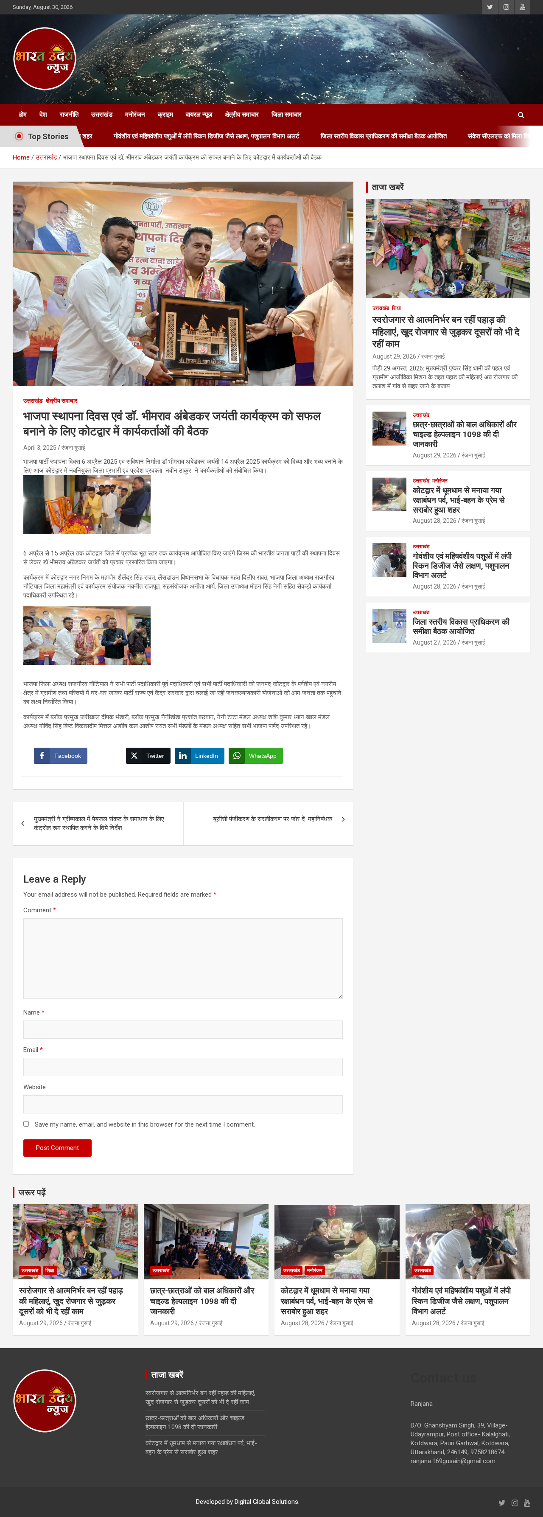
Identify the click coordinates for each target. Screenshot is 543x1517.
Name (34, 1012)
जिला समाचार (287, 114)
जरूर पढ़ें (32, 1192)
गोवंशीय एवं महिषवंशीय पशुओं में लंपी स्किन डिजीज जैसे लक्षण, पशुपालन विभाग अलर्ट (155, 136)
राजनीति (69, 114)
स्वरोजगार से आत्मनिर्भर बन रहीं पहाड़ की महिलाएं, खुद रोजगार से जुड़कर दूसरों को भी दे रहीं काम (445, 331)
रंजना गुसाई (73, 447)
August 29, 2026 (394, 356)
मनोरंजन (135, 114)
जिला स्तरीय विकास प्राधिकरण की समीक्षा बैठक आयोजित (332, 136)
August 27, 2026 (434, 642)
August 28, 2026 (434, 520)
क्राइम (165, 114)
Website (34, 1087)
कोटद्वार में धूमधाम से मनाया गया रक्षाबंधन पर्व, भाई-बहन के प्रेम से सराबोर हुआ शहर (459, 500)
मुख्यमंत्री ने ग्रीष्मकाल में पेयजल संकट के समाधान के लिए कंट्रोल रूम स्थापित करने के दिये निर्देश (99, 823)
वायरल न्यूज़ (199, 114)
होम (23, 114)
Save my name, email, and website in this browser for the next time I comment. (145, 1124)
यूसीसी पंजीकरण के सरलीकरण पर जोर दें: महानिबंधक (272, 819)
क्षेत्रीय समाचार (242, 114)
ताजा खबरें (388, 187)
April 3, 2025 (39, 447)
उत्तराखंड (101, 114)
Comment (39, 910)
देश (43, 114)
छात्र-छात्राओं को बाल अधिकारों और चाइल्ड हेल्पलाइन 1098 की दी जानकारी (465, 434)
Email (33, 1050)
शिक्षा (396, 308)
